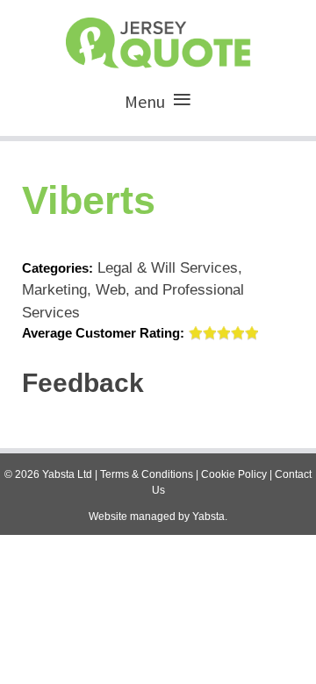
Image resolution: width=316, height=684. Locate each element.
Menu (145, 101)
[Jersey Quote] (158, 38)
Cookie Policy (234, 474)
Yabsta (208, 516)
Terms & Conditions (146, 474)
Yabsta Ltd (67, 474)
